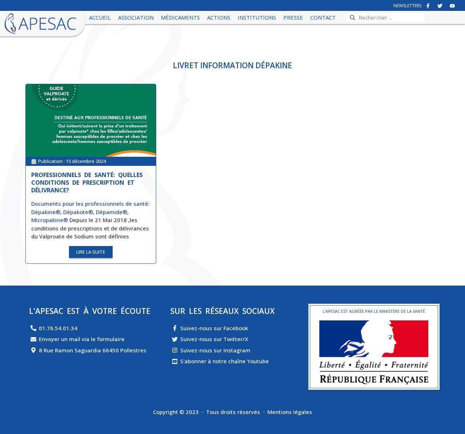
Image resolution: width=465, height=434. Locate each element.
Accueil (100, 17)
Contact (323, 17)
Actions (218, 17)
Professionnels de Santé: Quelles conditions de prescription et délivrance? (87, 182)
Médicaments (180, 17)
